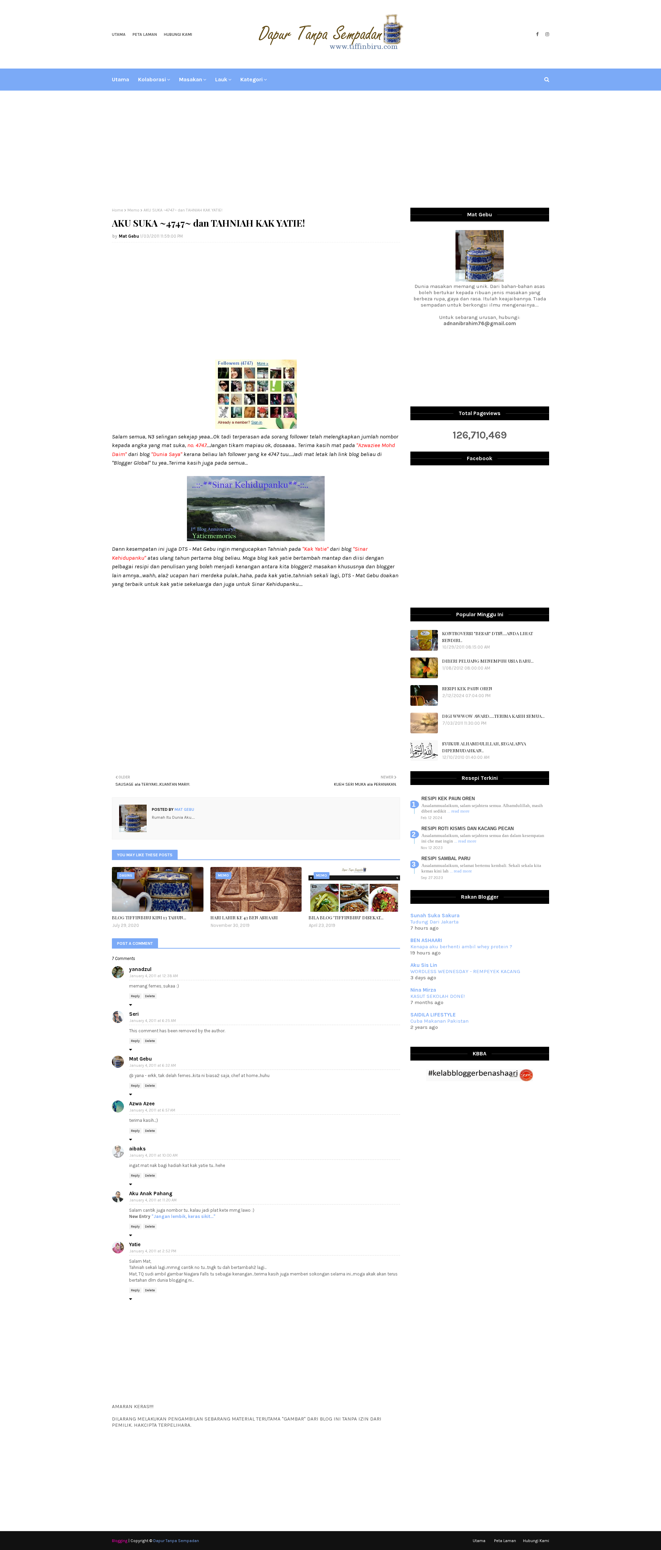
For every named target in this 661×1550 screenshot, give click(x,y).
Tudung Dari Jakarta (434, 922)
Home (117, 210)
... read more (458, 811)
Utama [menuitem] (120, 79)
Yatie (134, 1244)
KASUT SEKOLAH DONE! (437, 996)
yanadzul (140, 969)
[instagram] (546, 34)
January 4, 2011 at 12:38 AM (153, 976)
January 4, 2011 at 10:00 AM (153, 1155)
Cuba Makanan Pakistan (439, 1021)
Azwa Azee (142, 1103)
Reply (135, 996)
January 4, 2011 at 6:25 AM (152, 1021)
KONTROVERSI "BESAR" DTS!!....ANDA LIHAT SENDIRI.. (487, 636)
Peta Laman (145, 34)
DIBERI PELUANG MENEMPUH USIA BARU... (488, 661)
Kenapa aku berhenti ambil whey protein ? (461, 946)
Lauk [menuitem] (221, 79)
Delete (150, 996)
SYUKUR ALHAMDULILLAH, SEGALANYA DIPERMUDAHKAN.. (484, 747)
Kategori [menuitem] (251, 79)
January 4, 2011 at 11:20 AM (153, 1200)
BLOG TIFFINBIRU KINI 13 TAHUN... (149, 917)
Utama (119, 34)
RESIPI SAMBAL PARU (445, 858)
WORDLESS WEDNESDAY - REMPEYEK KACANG (465, 971)
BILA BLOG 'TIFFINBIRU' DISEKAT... (346, 917)
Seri (134, 1014)
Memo (133, 210)
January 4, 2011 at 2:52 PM (152, 1251)
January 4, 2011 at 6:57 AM (152, 1110)
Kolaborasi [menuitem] (152, 79)
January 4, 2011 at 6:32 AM (152, 1065)
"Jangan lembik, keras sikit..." (183, 1216)
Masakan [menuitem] (190, 79)
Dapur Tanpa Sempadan (176, 1540)
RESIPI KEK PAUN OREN (467, 688)
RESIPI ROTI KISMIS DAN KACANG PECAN (467, 828)
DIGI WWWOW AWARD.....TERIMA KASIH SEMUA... (493, 716)
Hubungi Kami (178, 34)
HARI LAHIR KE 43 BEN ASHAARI (244, 917)
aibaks (137, 1149)
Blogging (119, 1540)
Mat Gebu (129, 236)
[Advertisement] (330, 149)
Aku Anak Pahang (150, 1193)
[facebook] (537, 34)
